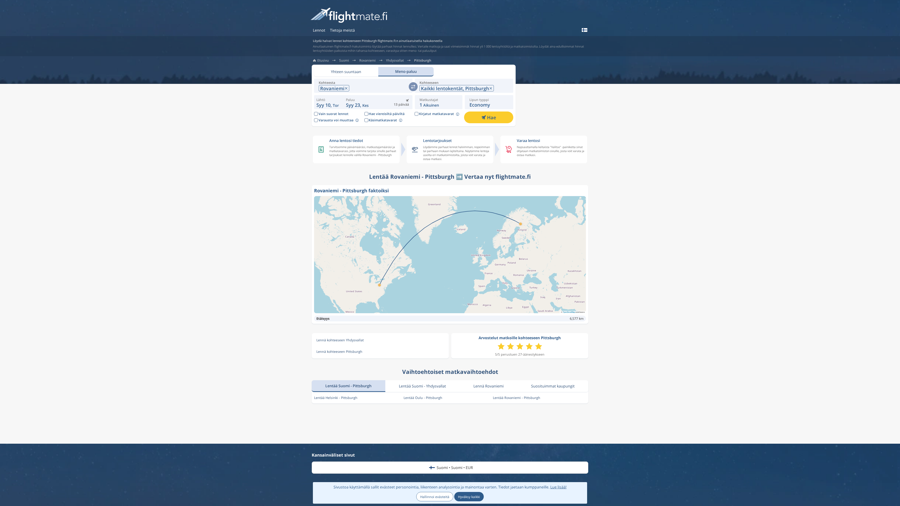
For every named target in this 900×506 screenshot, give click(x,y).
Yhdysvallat (395, 60)
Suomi (344, 60)
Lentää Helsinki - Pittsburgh (335, 397)
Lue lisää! (558, 487)
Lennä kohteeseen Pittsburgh (339, 351)
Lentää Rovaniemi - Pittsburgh (516, 397)
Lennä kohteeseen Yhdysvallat (340, 340)
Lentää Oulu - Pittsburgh (423, 397)
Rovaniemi (367, 60)
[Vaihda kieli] (584, 30)
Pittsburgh (422, 60)
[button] (357, 102)
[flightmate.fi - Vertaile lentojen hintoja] (350, 15)
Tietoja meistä (342, 30)
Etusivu (323, 60)
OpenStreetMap (569, 312)
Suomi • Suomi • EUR (455, 467)
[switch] (413, 86)
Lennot (319, 30)
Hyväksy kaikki (469, 497)
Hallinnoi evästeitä (434, 497)
